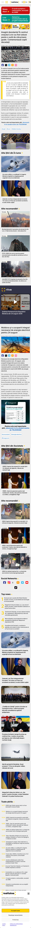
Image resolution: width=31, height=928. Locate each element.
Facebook (2, 65)
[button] (28, 893)
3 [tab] (15, 322)
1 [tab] (11, 322)
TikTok (15, 587)
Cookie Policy (4, 924)
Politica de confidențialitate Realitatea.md (16, 924)
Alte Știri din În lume (11, 153)
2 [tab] (13, 322)
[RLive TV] (7, 290)
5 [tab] (18, 322)
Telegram (9, 65)
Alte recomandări (9, 208)
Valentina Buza (22, 336)
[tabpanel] (15, 304)
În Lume (14, 45)
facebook (4, 582)
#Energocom (5, 438)
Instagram (9, 582)
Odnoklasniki (12, 65)
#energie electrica (16, 434)
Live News (5, 19)
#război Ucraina (16, 129)
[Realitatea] (13, 2)
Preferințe (15, 920)
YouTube (27, 582)
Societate (14, 336)
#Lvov (8, 129)
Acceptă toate (15, 910)
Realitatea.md (21, 45)
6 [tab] (20, 322)
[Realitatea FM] (23, 2)
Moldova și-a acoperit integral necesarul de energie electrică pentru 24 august (15, 330)
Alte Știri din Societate (12, 446)
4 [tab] (16, 322)
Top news (5, 594)
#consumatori (6, 434)
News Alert (5, 10)
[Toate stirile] (6, 2)
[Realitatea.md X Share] (6, 65)
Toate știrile (7, 802)
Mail (16, 65)
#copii (3, 129)
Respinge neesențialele (15, 915)
